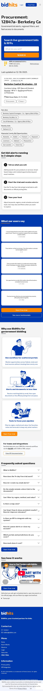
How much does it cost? (12, 543)
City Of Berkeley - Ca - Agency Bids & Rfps (17, 121)
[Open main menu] (40, 4)
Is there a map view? (11, 504)
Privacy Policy (22, 688)
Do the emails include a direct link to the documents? (19, 490)
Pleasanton (27, 141)
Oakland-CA (7, 129)
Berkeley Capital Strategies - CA (20, 84)
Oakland (16, 141)
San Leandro (7, 145)
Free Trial (31, 5)
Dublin (15, 137)
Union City (19, 145)
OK (31, 688)
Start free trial (21, 310)
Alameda (6, 137)
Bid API (10, 448)
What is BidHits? (9, 470)
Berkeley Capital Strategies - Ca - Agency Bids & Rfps (20, 113)
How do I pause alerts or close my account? (16, 527)
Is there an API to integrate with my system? (17, 519)
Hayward (35, 137)
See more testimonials (21, 315)
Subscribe (4, 652)
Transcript (6, 598)
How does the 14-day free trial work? (18, 476)
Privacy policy (5, 664)
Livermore (6, 141)
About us (4, 647)
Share (21, 101)
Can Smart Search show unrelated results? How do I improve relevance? (20, 511)
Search (21, 55)
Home (3, 642)
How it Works (5, 644)
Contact (6, 630)
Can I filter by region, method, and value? (19, 497)
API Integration (6, 667)
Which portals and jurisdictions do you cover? (18, 536)
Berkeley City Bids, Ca (10, 117)
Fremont (24, 137)
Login (3, 650)
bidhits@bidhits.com (10, 632)
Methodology (34, 64)
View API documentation (14, 453)
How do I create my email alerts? (16, 483)
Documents (11, 101)
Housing (7, 90)
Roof (20, 90)
